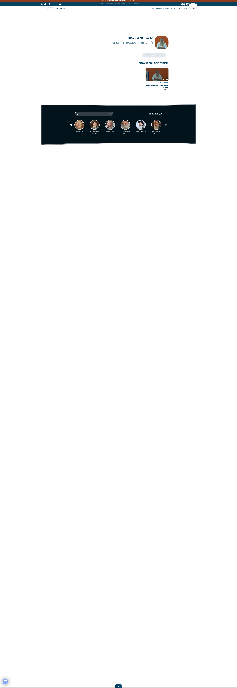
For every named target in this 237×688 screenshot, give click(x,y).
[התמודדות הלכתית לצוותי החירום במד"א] (157, 80)
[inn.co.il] (60, 4)
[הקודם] (71, 125)
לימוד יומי (193, 9)
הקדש (51, 9)
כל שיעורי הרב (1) (154, 55)
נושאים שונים (164, 82)
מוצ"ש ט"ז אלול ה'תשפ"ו (180, 9)
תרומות (103, 4)
